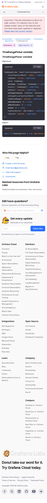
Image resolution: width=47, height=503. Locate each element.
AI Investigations (9, 308)
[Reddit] (41, 491)
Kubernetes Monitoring (11, 274)
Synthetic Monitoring (10, 291)
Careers (28, 367)
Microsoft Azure (8, 341)
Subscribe (38, 228)
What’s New (7, 311)
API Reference (38, 39)
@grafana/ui (9, 41)
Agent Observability (10, 264)
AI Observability (31, 249)
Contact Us (29, 381)
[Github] (26, 491)
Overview (5, 249)
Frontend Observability (11, 287)
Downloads (29, 333)
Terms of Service (24, 2)
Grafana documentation (23, 39)
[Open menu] (43, 6)
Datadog (5, 348)
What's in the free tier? (11, 256)
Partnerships (30, 370)
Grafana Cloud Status (11, 315)
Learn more (39, 2)
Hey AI (27, 392)
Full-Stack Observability (35, 253)
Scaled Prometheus (33, 269)
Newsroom (29, 374)
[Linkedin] (19, 491)
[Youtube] (34, 491)
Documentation (7, 39)
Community (6, 370)
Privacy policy (29, 234)
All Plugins (6, 330)
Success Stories (31, 378)
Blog (3, 367)
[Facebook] (4, 491)
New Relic (6, 352)
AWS (3, 333)
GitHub (28, 330)
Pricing (4, 253)
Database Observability (11, 284)
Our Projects (30, 326)
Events (4, 374)
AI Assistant (7, 260)
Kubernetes (6, 344)
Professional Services (34, 389)
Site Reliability (31, 279)
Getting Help (30, 385)
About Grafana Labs (33, 363)
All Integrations (8, 326)
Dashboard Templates (34, 337)
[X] (12, 491)
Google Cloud (7, 337)
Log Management (32, 283)
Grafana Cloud (19, 468)
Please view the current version (18, 31)
